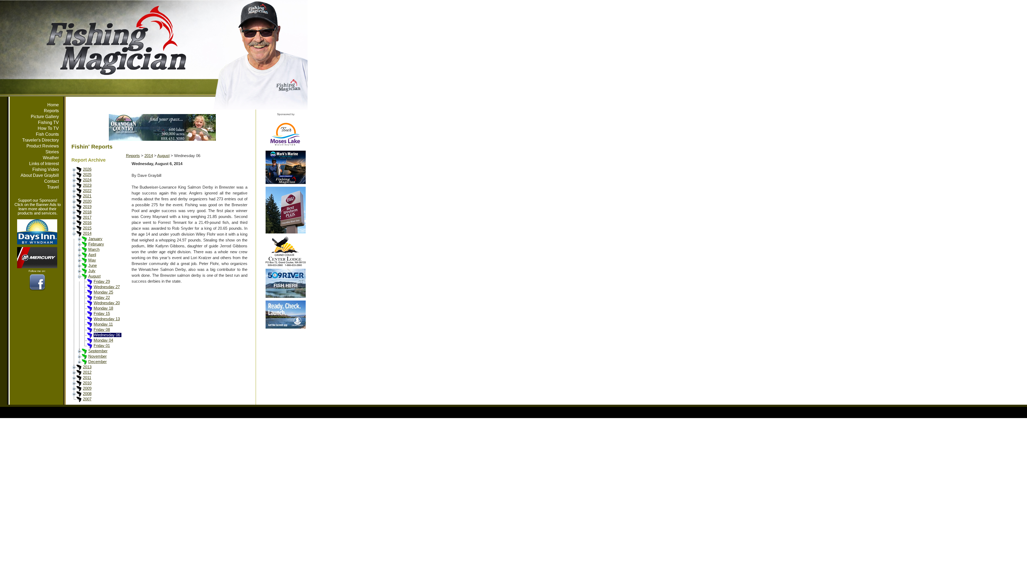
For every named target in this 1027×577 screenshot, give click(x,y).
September (98, 351)
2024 (87, 180)
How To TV (48, 128)
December (97, 362)
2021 (87, 196)
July (91, 271)
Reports (51, 110)
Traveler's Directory (40, 140)
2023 (87, 185)
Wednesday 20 (107, 303)
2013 (87, 367)
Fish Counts (47, 134)
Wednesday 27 (107, 287)
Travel (53, 187)
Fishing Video (45, 169)
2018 (87, 212)
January (95, 239)
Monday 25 (103, 292)
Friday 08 (102, 330)
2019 (87, 207)
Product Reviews (42, 146)
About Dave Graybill (40, 175)
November (97, 356)
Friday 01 (102, 346)
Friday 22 (102, 297)
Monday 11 (103, 324)
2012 (87, 372)
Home (53, 105)
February (96, 244)
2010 (87, 383)
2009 (87, 388)
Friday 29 (102, 281)
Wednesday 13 (107, 319)
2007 (87, 399)
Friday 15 (102, 313)
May (92, 260)
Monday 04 (103, 340)
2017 (87, 217)
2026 (87, 169)
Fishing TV (48, 122)
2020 (87, 201)
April (92, 255)
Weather (51, 157)
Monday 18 (103, 308)
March (93, 249)
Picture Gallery (45, 116)
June (92, 265)
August (94, 276)
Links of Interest (44, 163)
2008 (87, 394)
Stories (52, 152)
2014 (87, 233)
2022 (87, 191)
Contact (51, 181)
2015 (87, 228)
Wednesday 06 (107, 335)
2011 (87, 378)
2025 (87, 175)
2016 (87, 223)
